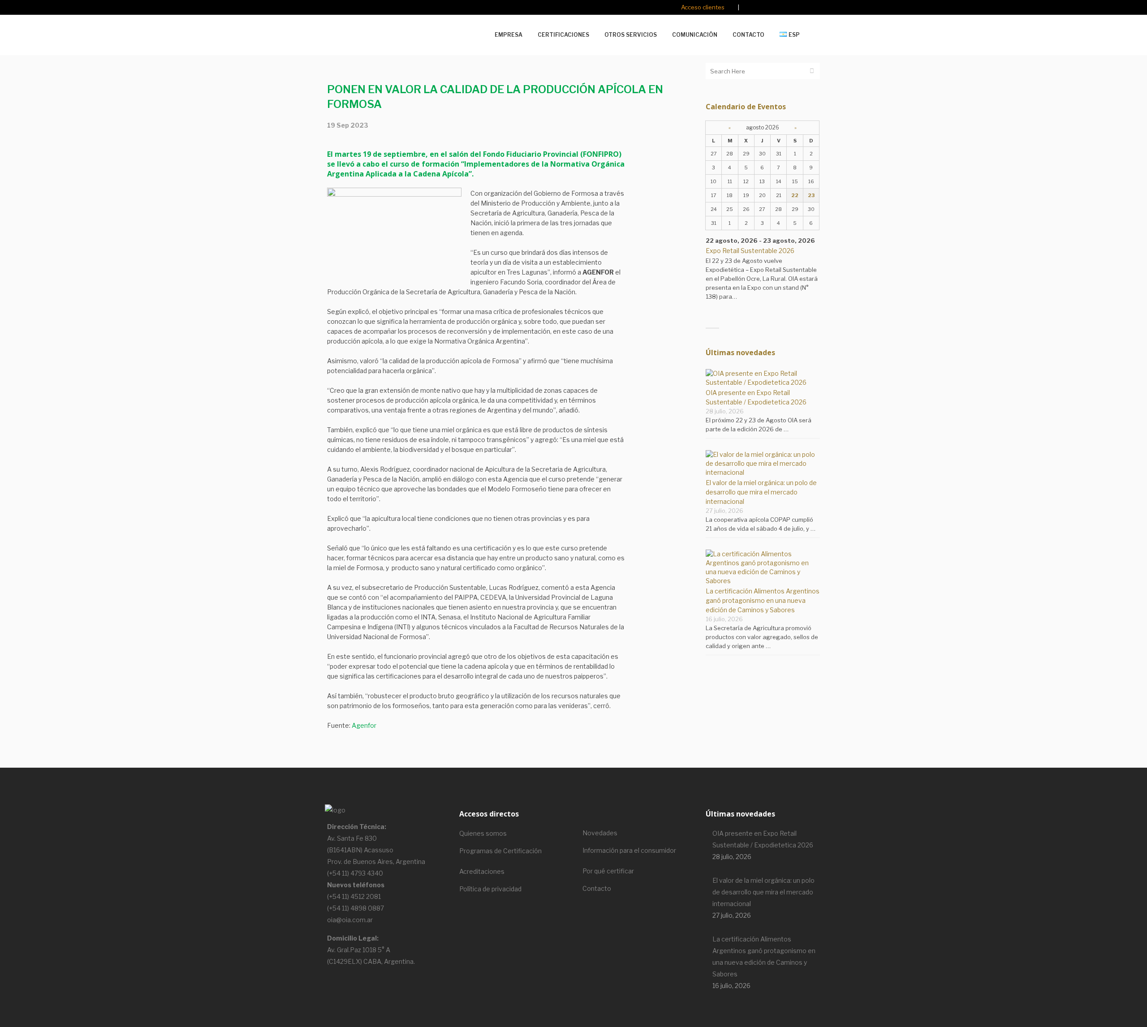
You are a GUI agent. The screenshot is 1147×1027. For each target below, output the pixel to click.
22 (794, 195)
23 (811, 195)
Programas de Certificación (500, 851)
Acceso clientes (702, 7)
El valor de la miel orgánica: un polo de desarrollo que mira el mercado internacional (761, 492)
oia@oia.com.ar (350, 920)
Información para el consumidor (629, 850)
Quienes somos (483, 833)
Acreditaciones (482, 871)
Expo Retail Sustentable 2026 (750, 250)
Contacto (596, 888)
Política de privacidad (490, 889)
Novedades (599, 833)
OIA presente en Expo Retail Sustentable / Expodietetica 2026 (762, 839)
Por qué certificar (608, 871)
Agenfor (364, 725)
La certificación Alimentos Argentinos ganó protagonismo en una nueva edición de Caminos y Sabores (762, 600)
